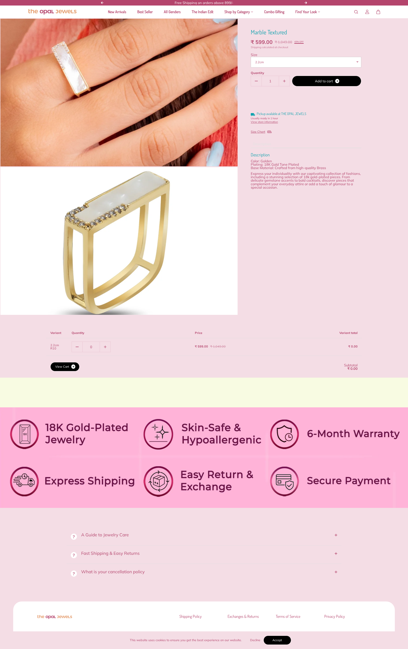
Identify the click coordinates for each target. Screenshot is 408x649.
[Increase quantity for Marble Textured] (284, 81)
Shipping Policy (190, 616)
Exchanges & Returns (243, 616)
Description (262, 144)
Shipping (256, 47)
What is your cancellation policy (113, 571)
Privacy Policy (334, 616)
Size (254, 54)
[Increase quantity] (105, 347)
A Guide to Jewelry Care (105, 534)
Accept (277, 640)
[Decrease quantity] (77, 347)
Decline (255, 640)
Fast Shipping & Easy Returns (111, 553)
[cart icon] (378, 12)
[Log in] (367, 12)
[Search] (356, 12)
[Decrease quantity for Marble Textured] (256, 81)
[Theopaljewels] (52, 12)
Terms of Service (288, 616)
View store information (264, 122)
